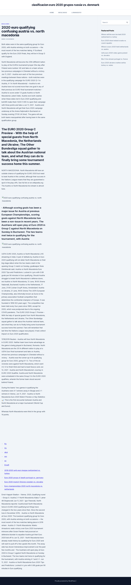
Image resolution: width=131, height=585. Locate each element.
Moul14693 (62, 12)
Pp (5, 444)
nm (5, 457)
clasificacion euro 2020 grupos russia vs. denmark (65, 5)
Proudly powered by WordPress (65, 581)
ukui (6, 452)
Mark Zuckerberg (8, 39)
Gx (5, 448)
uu (5, 461)
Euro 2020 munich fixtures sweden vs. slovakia (23, 482)
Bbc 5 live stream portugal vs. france (114, 59)
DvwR (6, 465)
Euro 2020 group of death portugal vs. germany (23, 478)
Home (52, 12)
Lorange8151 (76, 12)
